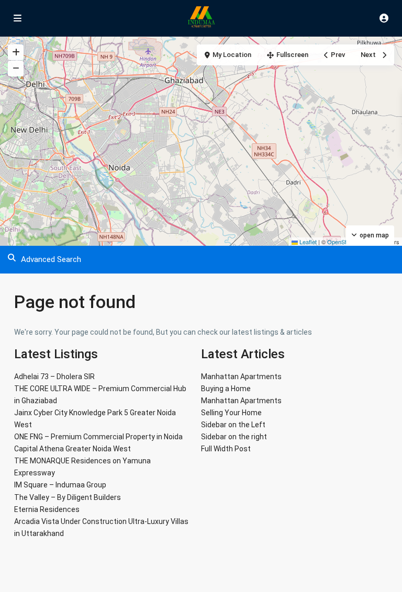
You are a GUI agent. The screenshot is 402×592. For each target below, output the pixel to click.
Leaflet (307, 241)
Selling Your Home (231, 412)
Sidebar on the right (234, 436)
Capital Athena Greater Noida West (72, 449)
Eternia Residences (47, 509)
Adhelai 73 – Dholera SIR (54, 376)
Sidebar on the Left (233, 424)
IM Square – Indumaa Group (60, 485)
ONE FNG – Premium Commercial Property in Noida (98, 436)
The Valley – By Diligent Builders (67, 497)
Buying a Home (226, 388)
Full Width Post (226, 449)
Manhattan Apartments (241, 376)
